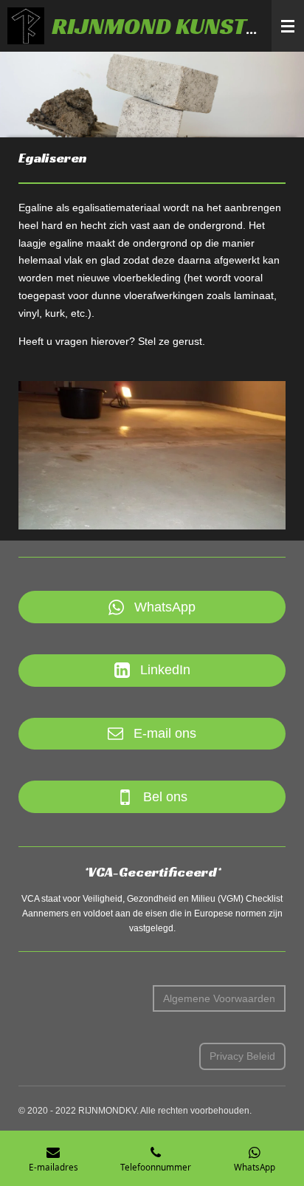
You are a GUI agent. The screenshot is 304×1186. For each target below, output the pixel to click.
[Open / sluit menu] (288, 26)
